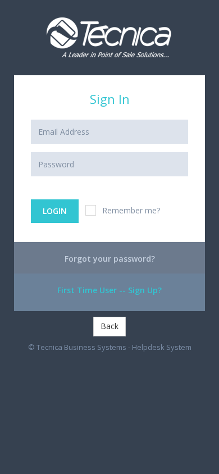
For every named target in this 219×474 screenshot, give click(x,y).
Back (109, 326)
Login (55, 211)
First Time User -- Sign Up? (109, 290)
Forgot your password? (110, 258)
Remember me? (131, 210)
